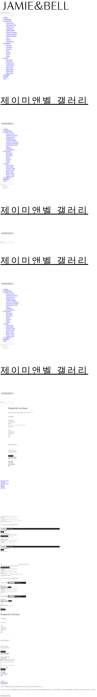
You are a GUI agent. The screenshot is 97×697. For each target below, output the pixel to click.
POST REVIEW (4, 536)
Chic (7, 38)
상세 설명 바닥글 (5, 483)
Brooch (8, 53)
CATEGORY (6, 43)
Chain (8, 56)
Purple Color (10, 64)
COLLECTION (7, 21)
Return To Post (4, 600)
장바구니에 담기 (4, 653)
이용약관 (2, 681)
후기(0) (2, 485)
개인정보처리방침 (4, 682)
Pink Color (9, 60)
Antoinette (9, 29)
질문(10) (3, 486)
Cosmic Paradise (11, 32)
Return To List (4, 587)
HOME (5, 17)
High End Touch (11, 25)
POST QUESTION (5, 567)
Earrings (9, 45)
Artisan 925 (9, 23)
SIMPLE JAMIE (10, 30)
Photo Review (5, 533)
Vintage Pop (10, 27)
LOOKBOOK (7, 19)
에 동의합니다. (10, 524)
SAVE (2, 531)
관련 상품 (3, 488)
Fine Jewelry (10, 42)
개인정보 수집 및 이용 (6, 524)
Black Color (9, 69)
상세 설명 (3, 482)
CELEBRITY (6, 75)
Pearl (8, 54)
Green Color (10, 66)
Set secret (3, 585)
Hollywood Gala (11, 36)
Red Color (9, 62)
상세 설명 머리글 (5, 480)
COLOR (5, 58)
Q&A (4, 79)
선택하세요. (11, 432)
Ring (7, 51)
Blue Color (9, 67)
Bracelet (9, 49)
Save (10, 587)
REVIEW (5, 77)
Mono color (9, 73)
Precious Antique (11, 34)
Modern (8, 40)
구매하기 (3, 609)
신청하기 (3, 669)
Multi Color (9, 71)
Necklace (9, 47)
